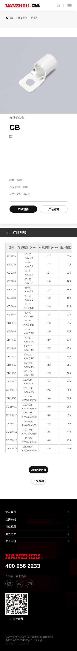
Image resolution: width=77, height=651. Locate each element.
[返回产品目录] (9, 232)
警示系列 (10, 512)
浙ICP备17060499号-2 (18, 640)
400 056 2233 (22, 566)
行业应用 (10, 526)
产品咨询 (53, 209)
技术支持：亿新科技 (17, 643)
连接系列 (22, 17)
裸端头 (34, 17)
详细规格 (23, 209)
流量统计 (40, 640)
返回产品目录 (38, 469)
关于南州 (10, 541)
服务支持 (10, 533)
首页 (12, 17)
